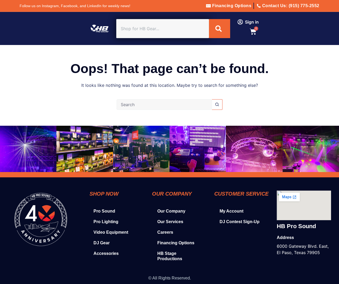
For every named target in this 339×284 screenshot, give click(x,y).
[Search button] (217, 104)
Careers (165, 232)
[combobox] (162, 28)
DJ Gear (101, 243)
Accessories (106, 253)
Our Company (171, 211)
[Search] (219, 28)
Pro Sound (104, 211)
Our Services (170, 221)
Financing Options (175, 243)
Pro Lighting (105, 221)
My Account (231, 211)
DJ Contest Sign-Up (240, 221)
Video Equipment (110, 232)
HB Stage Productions (169, 256)
